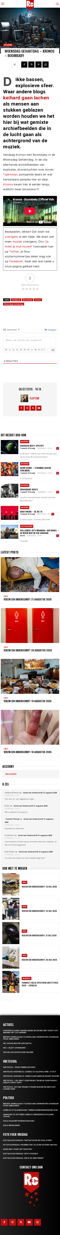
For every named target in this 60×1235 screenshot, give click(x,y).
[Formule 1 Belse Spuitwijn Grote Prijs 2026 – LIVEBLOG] (10, 982)
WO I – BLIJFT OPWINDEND (14, 1048)
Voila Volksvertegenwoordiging (18, 1121)
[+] (43, 349)
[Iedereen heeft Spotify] (9, 447)
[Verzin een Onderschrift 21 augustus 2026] (30, 574)
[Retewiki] (37, 1222)
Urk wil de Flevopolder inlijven (18, 1052)
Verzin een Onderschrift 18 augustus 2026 (28, 752)
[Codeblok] (32, 349)
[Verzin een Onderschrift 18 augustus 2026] (30, 727)
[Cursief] (10, 349)
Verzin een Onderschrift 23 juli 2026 (39, 886)
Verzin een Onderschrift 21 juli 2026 (39, 935)
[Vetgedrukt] (6, 349)
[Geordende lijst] (21, 349)
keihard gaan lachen (26, 98)
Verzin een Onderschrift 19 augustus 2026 (28, 701)
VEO (6, 596)
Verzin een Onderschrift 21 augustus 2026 (28, 599)
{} (39, 349)
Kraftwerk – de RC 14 (31, 511)
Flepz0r (34, 398)
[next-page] (9, 999)
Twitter (14, 251)
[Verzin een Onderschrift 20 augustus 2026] (30, 625)
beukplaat (16, 300)
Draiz (22, 535)
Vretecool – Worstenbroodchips (19, 1067)
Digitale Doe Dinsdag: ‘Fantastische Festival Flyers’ (27, 1140)
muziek (17, 241)
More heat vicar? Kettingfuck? (17, 1149)
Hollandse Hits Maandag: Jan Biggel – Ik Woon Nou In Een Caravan (39, 532)
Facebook (16, 261)
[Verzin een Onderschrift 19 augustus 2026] (30, 676)
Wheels (26, 978)
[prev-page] (4, 999)
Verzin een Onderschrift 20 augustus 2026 (28, 650)
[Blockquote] (28, 349)
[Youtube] (38, 408)
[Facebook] (24, 64)
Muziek (8, 45)
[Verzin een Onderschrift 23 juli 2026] (10, 884)
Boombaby (27, 300)
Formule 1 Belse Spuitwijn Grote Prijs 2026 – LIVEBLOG (40, 984)
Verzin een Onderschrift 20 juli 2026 (39, 959)
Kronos (8, 184)
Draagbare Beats (29, 489)
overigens (11, 236)
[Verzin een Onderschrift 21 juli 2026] (10, 933)
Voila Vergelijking (11, 1125)
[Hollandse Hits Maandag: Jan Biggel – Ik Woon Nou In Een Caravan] (9, 532)
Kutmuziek (26, 526)
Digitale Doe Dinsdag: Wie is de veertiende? (23, 1158)
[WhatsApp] (45, 64)
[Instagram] (27, 408)
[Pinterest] (38, 64)
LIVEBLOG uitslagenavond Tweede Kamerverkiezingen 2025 (30, 1110)
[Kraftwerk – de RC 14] (9, 513)
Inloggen (51, 329)
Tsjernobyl (10, 174)
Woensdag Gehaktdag (13, 304)
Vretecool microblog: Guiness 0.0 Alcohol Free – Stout (29, 1072)
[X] (31, 64)
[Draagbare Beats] (9, 491)
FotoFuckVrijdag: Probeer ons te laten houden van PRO (30, 1145)
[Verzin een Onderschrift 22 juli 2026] (10, 909)
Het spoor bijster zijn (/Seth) (17, 1043)
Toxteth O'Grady (27, 448)
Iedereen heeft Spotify (32, 445)
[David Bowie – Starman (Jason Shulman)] (9, 469)
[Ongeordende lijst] (24, 349)
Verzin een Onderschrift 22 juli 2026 (39, 910)
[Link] (35, 349)
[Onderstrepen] (13, 349)
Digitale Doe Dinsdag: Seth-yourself (20, 1154)
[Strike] (17, 349)
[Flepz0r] (25, 398)
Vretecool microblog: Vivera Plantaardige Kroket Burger (31, 1076)
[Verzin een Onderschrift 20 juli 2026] (10, 957)
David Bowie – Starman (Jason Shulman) (35, 469)
